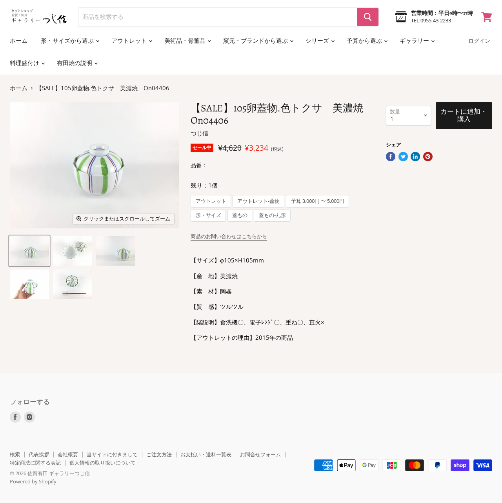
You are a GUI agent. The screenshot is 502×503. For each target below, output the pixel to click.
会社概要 (68, 454)
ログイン (479, 41)
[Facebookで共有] (390, 156)
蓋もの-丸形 (272, 215)
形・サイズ (208, 215)
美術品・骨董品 (185, 41)
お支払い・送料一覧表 (205, 454)
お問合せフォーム (260, 454)
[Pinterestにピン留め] (428, 156)
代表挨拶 (39, 454)
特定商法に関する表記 (35, 462)
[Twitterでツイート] (403, 156)
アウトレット (129, 41)
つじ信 (199, 133)
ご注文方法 (159, 454)
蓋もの (239, 215)
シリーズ (318, 41)
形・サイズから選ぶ (68, 41)
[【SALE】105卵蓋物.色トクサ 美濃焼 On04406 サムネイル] (29, 250)
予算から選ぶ (365, 41)
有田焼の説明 (75, 63)
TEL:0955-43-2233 (431, 20)
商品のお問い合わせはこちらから (229, 236)
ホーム (18, 41)
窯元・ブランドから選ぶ (256, 41)
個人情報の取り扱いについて (102, 462)
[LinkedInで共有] (415, 156)
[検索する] (367, 17)
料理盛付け (25, 63)
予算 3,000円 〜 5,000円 (317, 201)
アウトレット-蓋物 (258, 201)
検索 (15, 454)
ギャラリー (415, 41)
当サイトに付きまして (112, 454)
